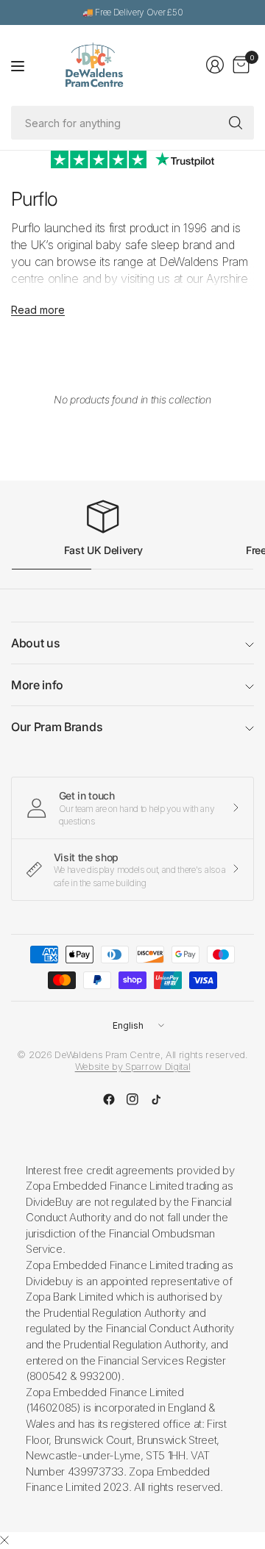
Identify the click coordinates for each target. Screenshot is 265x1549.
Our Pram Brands (56, 726)
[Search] (235, 123)
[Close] (4, 1540)
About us (35, 643)
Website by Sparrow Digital (133, 1066)
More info (37, 685)
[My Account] (215, 64)
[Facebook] (109, 1099)
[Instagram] (132, 1099)
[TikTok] (156, 1099)
